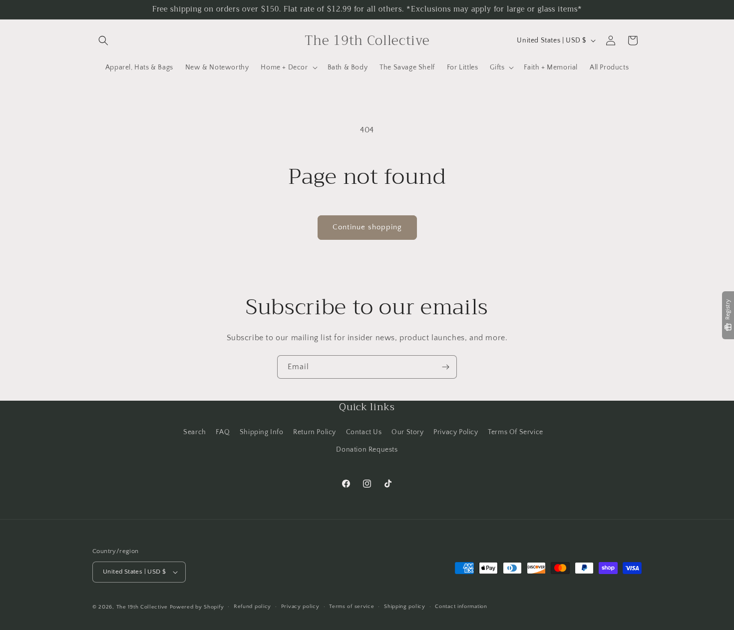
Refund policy (252, 607)
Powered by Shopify (197, 607)
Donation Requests (366, 449)
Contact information (461, 607)
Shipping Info (262, 432)
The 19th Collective (142, 607)
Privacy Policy (455, 432)
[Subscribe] (445, 367)
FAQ (223, 432)
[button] (103, 40)
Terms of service (351, 607)
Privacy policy (300, 607)
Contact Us (364, 432)
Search (194, 432)
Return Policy (314, 432)
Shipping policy (404, 607)
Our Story (407, 432)
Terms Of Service (515, 432)
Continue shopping (367, 227)
